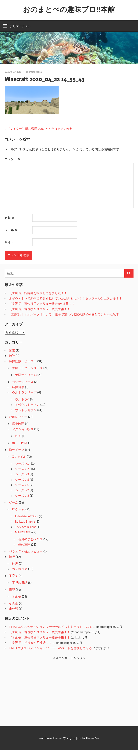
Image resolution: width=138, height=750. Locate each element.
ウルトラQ (22, 399)
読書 (12, 350)
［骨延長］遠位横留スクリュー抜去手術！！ (39, 309)
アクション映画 (22, 429)
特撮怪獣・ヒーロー (22, 361)
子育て (13, 576)
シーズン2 (22, 469)
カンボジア (19, 569)
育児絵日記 (19, 582)
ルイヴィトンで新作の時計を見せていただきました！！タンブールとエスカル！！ (65, 298)
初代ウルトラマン (27, 404)
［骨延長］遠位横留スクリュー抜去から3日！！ (42, 303)
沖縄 (15, 563)
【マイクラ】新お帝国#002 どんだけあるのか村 (40, 129)
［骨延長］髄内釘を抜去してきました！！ (38, 293)
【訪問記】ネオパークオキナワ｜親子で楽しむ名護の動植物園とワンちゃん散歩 (64, 314)
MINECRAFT (23, 532)
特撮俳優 (18, 387)
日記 (12, 589)
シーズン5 (22, 479)
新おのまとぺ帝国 (30, 539)
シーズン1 (22, 463)
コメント (13, 159)
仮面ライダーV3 (26, 375)
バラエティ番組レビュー (26, 551)
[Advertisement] (69, 691)
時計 (12, 356)
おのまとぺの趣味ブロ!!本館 (69, 9)
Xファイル (19, 456)
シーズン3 (22, 474)
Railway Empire (25, 521)
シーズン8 (22, 495)
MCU (18, 436)
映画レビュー (18, 417)
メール (11, 230)
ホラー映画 (19, 443)
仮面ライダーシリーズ (27, 368)
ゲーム (13, 502)
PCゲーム (18, 509)
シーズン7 (22, 490)
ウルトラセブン (25, 410)
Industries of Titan (26, 516)
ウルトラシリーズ (24, 392)
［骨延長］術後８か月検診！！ (30, 642)
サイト (9, 242)
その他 (13, 603)
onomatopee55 (34, 71)
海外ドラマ (16, 450)
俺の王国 (24, 544)
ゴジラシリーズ (22, 382)
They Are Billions (25, 527)
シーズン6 (22, 485)
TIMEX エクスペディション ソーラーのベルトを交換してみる (50, 626)
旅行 (12, 557)
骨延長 (16, 596)
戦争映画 (18, 424)
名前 (10, 218)
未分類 (13, 608)
